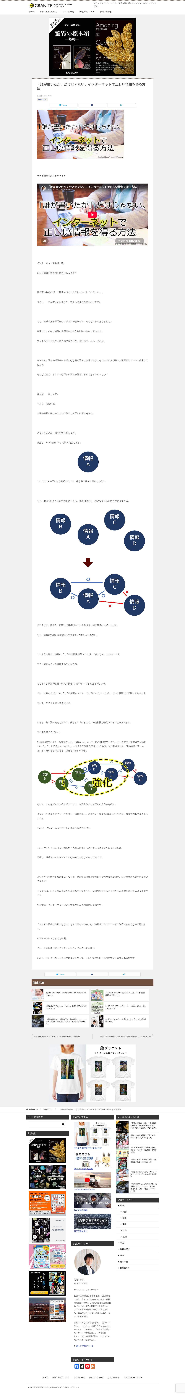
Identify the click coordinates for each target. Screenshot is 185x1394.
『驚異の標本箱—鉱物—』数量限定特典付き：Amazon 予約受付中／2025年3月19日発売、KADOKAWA (144, 1125)
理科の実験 (125, 1249)
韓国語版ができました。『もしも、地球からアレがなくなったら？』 (66, 1007)
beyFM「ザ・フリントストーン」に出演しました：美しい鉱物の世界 (126, 1007)
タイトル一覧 (68, 12)
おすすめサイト (80, 1231)
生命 (122, 1255)
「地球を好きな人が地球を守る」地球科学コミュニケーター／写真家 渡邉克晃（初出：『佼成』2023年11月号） (66, 1021)
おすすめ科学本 (80, 1210)
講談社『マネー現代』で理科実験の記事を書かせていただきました (66, 994)
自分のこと (42, 99)
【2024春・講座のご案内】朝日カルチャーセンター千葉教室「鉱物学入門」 (144, 1150)
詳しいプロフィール (84, 1346)
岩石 (125, 1218)
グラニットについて (48, 12)
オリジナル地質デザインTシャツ (88, 1148)
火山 (125, 1230)
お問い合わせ (105, 12)
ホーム (32, 12)
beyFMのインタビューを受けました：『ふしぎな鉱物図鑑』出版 (126, 1020)
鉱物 (125, 1237)
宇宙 (122, 1243)
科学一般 (124, 1262)
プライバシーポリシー (133, 1377)
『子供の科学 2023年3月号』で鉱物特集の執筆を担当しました (143, 1161)
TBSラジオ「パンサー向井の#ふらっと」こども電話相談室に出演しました (125, 994)
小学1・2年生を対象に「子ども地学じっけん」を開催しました (143, 1136)
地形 (125, 1212)
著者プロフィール (86, 12)
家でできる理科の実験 (83, 1169)
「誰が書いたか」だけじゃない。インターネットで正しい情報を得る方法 (144, 1174)
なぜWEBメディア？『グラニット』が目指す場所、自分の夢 (57, 1036)
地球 (122, 1205)
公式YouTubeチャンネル (84, 1189)
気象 (125, 1224)
